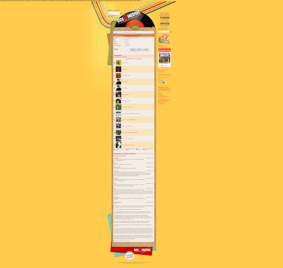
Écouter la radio (164, 67)
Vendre (139, 49)
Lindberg (126, 88)
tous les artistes (125, 32)
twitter (160, 80)
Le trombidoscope (162, 102)
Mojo (115, 188)
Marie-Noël (127, 62)
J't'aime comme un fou (129, 126)
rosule (115, 183)
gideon (115, 163)
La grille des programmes (163, 69)
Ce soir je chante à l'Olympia (130, 119)
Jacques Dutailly (162, 50)
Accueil (119, 262)
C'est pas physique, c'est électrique (131, 132)
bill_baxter (116, 178)
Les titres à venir (162, 70)
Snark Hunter (116, 197)
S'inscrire (109, 15)
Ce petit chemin (162, 49)
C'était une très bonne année (130, 145)
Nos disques (123, 262)
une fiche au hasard (131, 32)
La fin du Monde (127, 75)
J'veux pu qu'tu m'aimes (129, 138)
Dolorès (126, 69)
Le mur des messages (163, 77)
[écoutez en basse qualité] (109, 17)
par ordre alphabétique (138, 58)
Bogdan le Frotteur (117, 202)
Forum (127, 262)
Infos (138, 262)
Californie (126, 81)
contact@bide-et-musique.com (138, 263)
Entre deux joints (128, 100)
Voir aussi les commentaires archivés (120, 156)
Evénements (130, 262)
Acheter (132, 49)
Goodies (134, 262)
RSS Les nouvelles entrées (164, 96)
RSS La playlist (162, 97)
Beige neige (127, 94)
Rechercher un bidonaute (163, 101)
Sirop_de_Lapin (117, 167)
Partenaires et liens (146, 262)
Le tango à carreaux (128, 107)
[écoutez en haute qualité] (112, 17)
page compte (160, 90)
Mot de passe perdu (115, 15)
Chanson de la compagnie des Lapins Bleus (132, 113)
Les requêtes (161, 71)
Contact (140, 262)
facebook (161, 82)
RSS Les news (161, 95)
